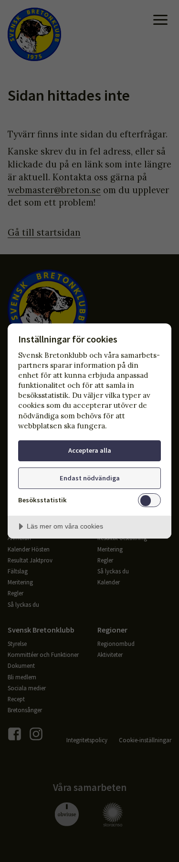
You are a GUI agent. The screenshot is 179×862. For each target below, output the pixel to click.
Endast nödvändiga (90, 478)
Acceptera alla (89, 450)
